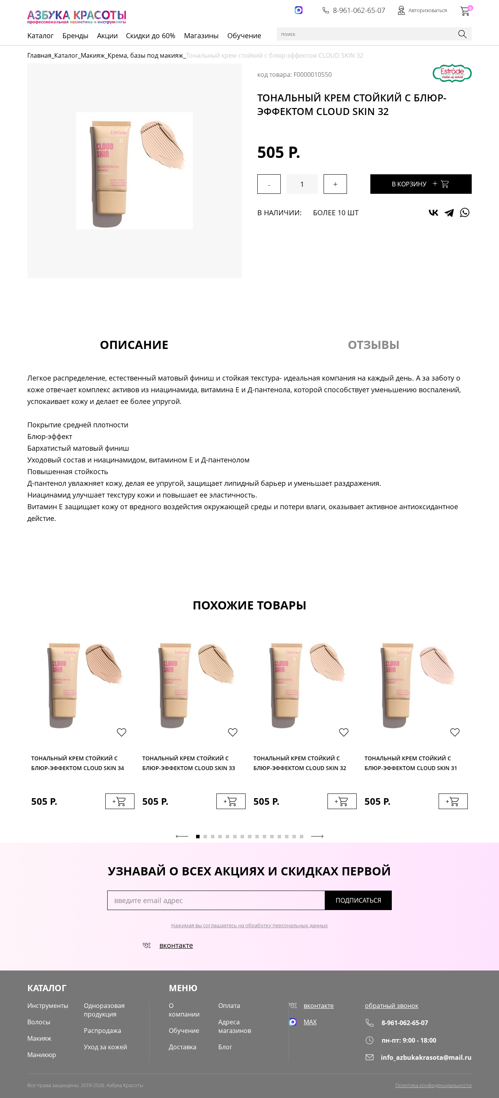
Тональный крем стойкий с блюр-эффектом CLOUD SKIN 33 (188, 763)
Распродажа (102, 1030)
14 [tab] (294, 836)
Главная (39, 55)
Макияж (93, 55)
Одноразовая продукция (104, 1009)
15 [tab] (301, 836)
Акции (107, 35)
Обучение (244, 35)
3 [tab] (212, 836)
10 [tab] (264, 836)
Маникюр (41, 1054)
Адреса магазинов (234, 1026)
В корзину (415, 183)
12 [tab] (279, 836)
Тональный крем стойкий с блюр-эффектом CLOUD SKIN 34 (77, 763)
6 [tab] (235, 836)
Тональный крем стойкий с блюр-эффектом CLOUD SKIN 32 (299, 763)
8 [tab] (249, 836)
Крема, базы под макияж (145, 55)
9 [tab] (257, 836)
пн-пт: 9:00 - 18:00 (409, 1040)
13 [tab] (286, 836)
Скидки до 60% (150, 35)
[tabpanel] (82, 730)
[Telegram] (449, 212)
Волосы (38, 1022)
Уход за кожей (105, 1047)
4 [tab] (220, 836)
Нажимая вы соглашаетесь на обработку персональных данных (249, 925)
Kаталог (40, 35)
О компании (184, 1009)
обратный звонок (391, 1005)
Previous (182, 836)
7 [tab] (242, 836)
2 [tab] (205, 836)
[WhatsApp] (465, 212)
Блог (225, 1047)
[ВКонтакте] (433, 212)
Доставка (182, 1047)
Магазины (201, 35)
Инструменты (47, 1005)
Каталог (66, 55)
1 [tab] (198, 836)
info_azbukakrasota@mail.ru (426, 1057)
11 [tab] (272, 836)
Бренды (75, 35)
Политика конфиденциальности (433, 1085)
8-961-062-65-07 (359, 10)
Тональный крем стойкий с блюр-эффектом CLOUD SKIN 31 (411, 763)
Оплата (229, 1005)
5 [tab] (227, 836)
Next (317, 836)
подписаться (358, 900)
